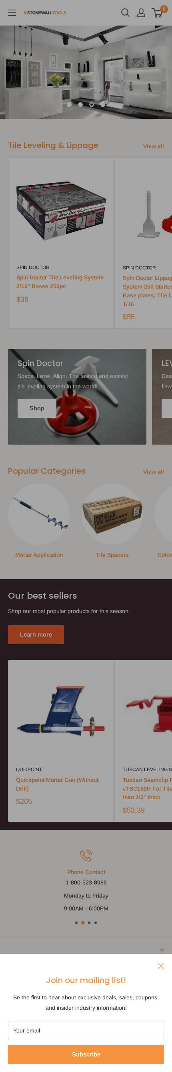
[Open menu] (12, 13)
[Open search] (125, 12)
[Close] (161, 965)
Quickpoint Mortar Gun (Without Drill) (57, 784)
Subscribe (86, 1054)
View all (153, 146)
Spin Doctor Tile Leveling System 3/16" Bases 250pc (60, 281)
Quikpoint (29, 769)
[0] (157, 13)
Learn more (36, 634)
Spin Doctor (33, 267)
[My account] (141, 12)
